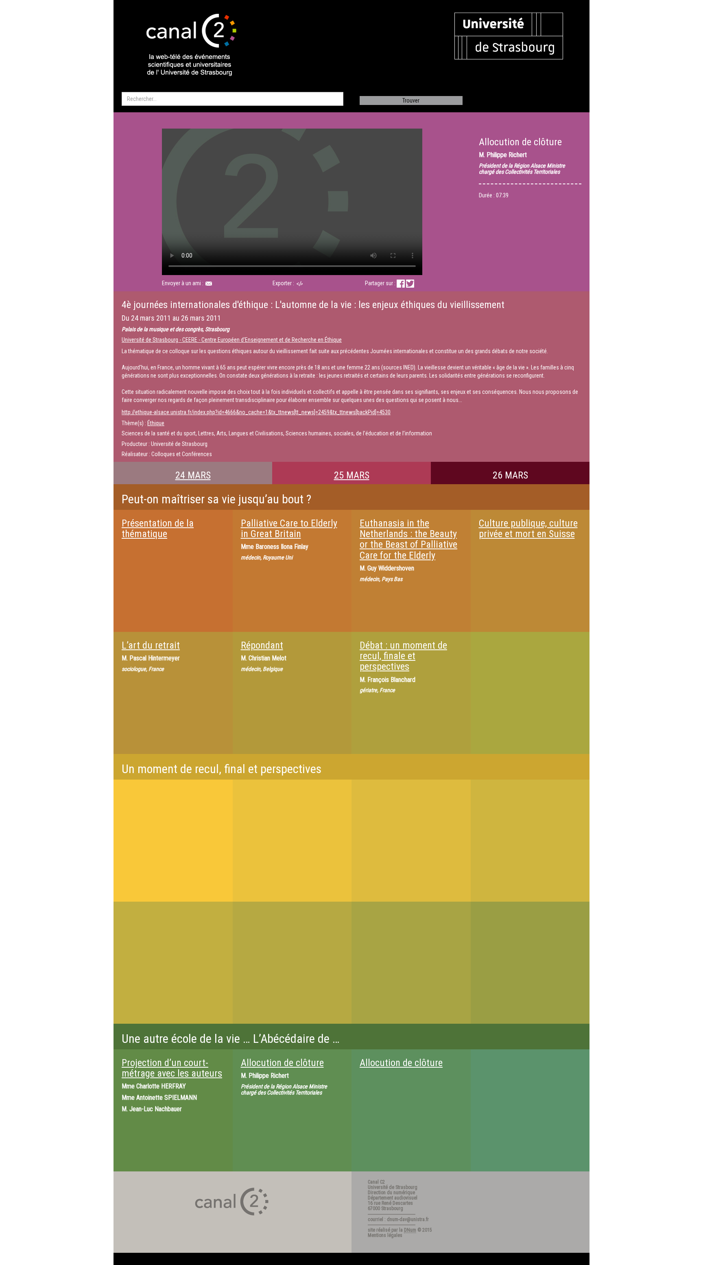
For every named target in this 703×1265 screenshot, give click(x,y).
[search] (232, 99)
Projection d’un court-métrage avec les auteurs (172, 1068)
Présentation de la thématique (158, 529)
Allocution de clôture (282, 1062)
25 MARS (351, 475)
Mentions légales (385, 1235)
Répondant (262, 645)
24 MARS (193, 475)
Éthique (155, 423)
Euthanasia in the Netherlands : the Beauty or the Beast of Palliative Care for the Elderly (408, 539)
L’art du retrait (151, 645)
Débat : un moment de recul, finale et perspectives (403, 656)
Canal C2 (376, 1182)
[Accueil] (184, 45)
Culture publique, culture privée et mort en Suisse (528, 529)
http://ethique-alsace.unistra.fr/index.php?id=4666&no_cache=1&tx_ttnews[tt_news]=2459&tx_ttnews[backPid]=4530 (256, 412)
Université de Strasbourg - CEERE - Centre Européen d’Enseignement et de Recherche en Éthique (232, 339)
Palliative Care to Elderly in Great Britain (289, 529)
